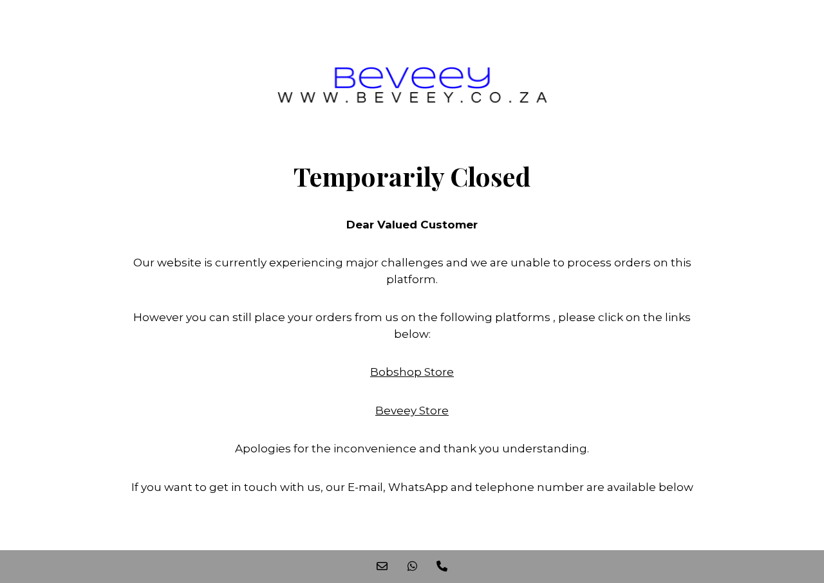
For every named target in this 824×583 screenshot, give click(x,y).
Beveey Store (412, 410)
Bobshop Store (412, 372)
